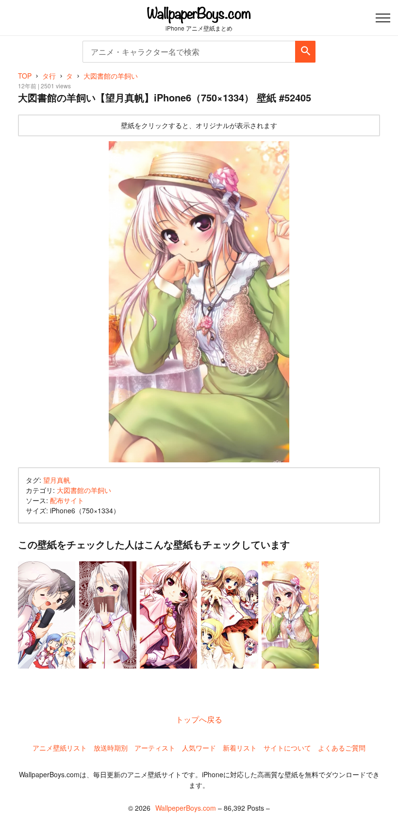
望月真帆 (56, 480)
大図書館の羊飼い (84, 490)
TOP (25, 76)
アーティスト (154, 747)
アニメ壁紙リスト (60, 747)
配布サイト (67, 500)
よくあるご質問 (341, 747)
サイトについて (287, 747)
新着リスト (240, 747)
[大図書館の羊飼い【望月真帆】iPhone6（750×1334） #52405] (199, 302)
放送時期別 (111, 747)
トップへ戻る (199, 719)
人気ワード (199, 747)
